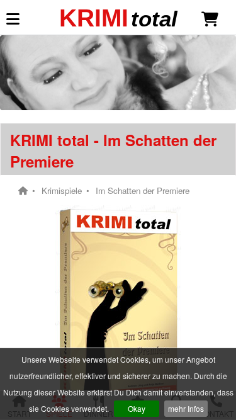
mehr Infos (186, 408)
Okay (136, 408)
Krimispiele (62, 190)
